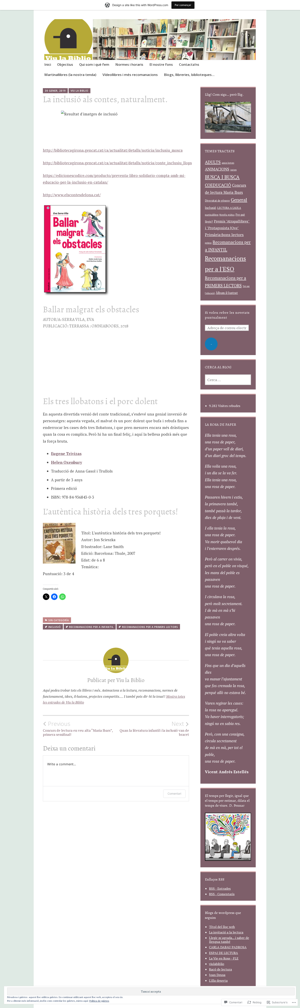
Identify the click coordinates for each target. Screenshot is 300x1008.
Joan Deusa (217, 975)
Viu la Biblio (79, 90)
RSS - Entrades (220, 888)
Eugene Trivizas (66, 453)
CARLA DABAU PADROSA (228, 947)
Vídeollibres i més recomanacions (130, 74)
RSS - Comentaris (221, 894)
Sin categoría (58, 620)
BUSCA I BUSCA (222, 177)
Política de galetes (99, 1000)
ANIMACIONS (217, 169)
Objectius (65, 64)
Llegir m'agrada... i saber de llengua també (229, 940)
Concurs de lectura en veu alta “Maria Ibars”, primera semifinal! (78, 728)
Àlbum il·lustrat (227, 293)
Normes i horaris (129, 64)
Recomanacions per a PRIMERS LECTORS (150, 627)
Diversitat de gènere (217, 200)
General (239, 200)
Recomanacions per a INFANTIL (91, 627)
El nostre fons (161, 64)
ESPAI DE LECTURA (223, 953)
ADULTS (213, 162)
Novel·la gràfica (226, 214)
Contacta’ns (189, 64)
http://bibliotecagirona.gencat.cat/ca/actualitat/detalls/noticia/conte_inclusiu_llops (117, 162)
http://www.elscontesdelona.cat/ (72, 194)
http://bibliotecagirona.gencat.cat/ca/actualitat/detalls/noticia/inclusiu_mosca (113, 150)
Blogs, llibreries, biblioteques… (189, 74)
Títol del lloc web (222, 927)
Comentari (174, 793)
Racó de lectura (220, 969)
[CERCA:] (228, 379)
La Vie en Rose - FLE (223, 958)
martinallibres (211, 214)
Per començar (183, 5)
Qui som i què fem (94, 64)
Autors (233, 169)
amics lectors (228, 162)
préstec (208, 242)
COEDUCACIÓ (218, 185)
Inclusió (54, 627)
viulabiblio (216, 964)
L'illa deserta (218, 980)
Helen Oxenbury (66, 462)
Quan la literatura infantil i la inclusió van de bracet (154, 728)
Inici (47, 64)
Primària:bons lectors (224, 234)
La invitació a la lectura (226, 932)
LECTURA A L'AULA (229, 208)
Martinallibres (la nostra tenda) (70, 74)
